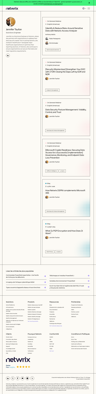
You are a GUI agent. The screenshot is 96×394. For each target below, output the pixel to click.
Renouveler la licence (11, 341)
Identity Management (11, 318)
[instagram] (27, 378)
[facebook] (18, 378)
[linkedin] (8, 378)
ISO (50, 339)
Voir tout (52, 351)
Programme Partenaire (77, 305)
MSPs (72, 309)
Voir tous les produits (33, 321)
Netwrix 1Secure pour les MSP (35, 305)
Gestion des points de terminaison (14, 315)
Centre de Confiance (76, 344)
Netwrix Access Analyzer (34, 307)
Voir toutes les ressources (56, 325)
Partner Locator (75, 312)
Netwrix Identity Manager (34, 316)
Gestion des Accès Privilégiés (13, 324)
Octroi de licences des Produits (79, 348)
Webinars (52, 321)
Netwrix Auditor (32, 309)
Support (8, 346)
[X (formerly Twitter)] (13, 378)
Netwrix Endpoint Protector (34, 314)
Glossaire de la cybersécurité (57, 307)
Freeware (52, 312)
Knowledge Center (10, 348)
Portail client (9, 337)
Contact (30, 353)
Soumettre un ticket (11, 351)
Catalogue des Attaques (55, 323)
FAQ (7, 353)
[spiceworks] (32, 378)
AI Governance (9, 307)
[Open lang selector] (84, 8)
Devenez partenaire (76, 307)
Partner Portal (74, 314)
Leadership (30, 339)
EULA (72, 337)
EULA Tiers (74, 339)
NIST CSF (52, 344)
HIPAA (51, 341)
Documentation (53, 309)
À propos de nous (32, 337)
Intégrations (9, 329)
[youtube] (22, 378)
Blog (51, 305)
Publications (53, 316)
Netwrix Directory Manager (34, 312)
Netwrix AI (30, 341)
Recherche (52, 319)
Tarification (31, 351)
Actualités (52, 314)
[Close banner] (89, 3)
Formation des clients (11, 339)
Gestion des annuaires (11, 313)
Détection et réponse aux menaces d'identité (14, 321)
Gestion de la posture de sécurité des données (15, 310)
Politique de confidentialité (78, 341)
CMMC (51, 337)
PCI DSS (51, 346)
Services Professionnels (11, 344)
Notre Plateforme (10, 305)
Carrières (30, 344)
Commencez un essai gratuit (53, 4)
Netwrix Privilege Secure (34, 319)
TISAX (51, 348)
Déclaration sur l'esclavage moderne (80, 346)
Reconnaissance (32, 348)
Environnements (10, 326)
